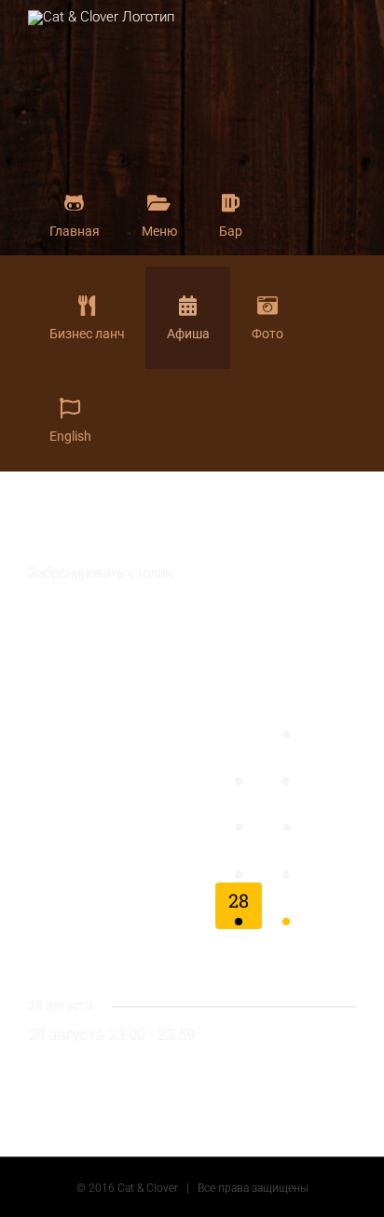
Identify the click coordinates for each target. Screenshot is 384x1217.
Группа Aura (120, 1065)
